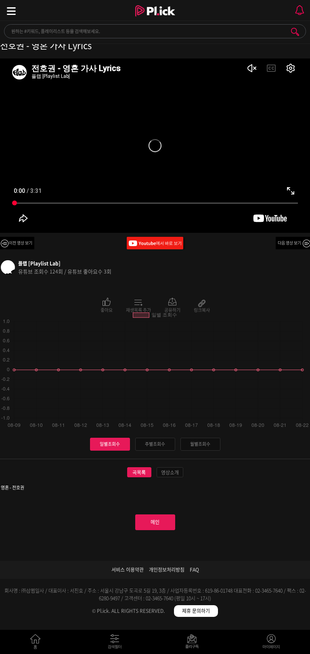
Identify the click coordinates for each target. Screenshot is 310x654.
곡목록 (139, 472)
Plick (155, 18)
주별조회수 (155, 444)
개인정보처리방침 (166, 569)
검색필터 (116, 643)
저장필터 (194, 643)
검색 (295, 31)
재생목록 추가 (138, 309)
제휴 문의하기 (196, 610)
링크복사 (202, 309)
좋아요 (107, 309)
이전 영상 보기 (20, 243)
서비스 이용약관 (127, 569)
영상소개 (170, 472)
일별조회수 (110, 444)
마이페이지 (271, 643)
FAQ (194, 569)
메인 (155, 522)
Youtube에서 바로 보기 (155, 243)
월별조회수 (200, 444)
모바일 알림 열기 (299, 10)
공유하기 (172, 309)
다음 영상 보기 (289, 243)
